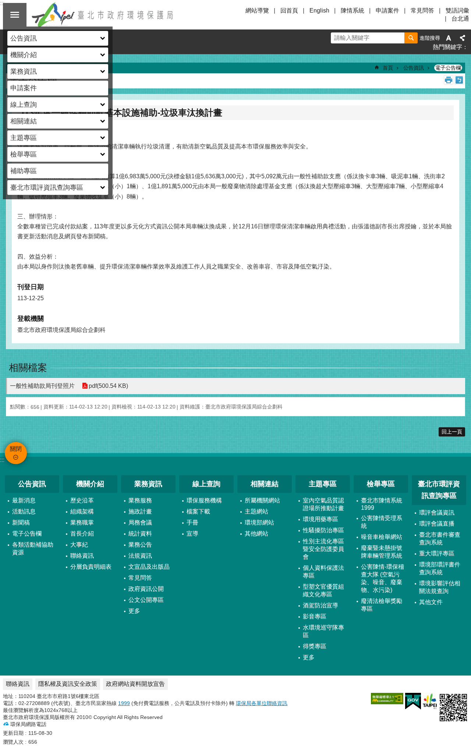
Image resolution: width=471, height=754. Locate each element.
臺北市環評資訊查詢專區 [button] (46, 187)
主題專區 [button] (23, 137)
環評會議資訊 (436, 512)
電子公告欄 (448, 68)
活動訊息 (24, 511)
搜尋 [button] (411, 37)
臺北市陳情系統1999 (381, 504)
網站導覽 (257, 10)
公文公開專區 (146, 600)
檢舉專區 (381, 484)
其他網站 (256, 533)
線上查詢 (206, 484)
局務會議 (140, 522)
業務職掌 (82, 522)
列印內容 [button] (448, 80)
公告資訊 (413, 68)
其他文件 (431, 602)
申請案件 (23, 88)
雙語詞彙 (457, 10)
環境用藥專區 (320, 519)
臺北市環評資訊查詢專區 (439, 490)
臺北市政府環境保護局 (103, 14)
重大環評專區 (436, 553)
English (319, 10)
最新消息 (24, 500)
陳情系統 (352, 10)
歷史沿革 (82, 500)
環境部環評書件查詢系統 (439, 568)
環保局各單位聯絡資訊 (261, 703)
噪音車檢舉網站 (381, 537)
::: (2, 460)
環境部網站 (259, 522)
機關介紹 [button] (23, 55)
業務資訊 (148, 484)
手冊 (192, 522)
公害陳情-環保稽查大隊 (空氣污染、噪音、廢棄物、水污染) (382, 578)
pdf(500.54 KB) (108, 386)
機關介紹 (90, 484)
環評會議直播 (436, 523)
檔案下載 (198, 511)
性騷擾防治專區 (323, 530)
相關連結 (265, 484)
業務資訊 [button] (23, 71)
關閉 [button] (14, 15)
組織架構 (82, 511)
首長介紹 (82, 533)
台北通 (460, 18)
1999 (124, 703)
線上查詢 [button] (23, 104)
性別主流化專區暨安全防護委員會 (323, 549)
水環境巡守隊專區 (323, 631)
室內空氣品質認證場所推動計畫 (323, 504)
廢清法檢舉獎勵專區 (381, 605)
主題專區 (323, 484)
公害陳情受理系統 (381, 522)
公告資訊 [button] (23, 38)
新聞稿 (21, 522)
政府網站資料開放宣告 (135, 684)
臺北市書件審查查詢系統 (439, 539)
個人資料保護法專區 (323, 572)
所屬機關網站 (262, 500)
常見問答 (422, 10)
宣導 (192, 533)
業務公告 (140, 544)
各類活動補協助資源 (32, 548)
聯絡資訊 (82, 556)
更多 (134, 611)
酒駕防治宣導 (320, 605)
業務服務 (140, 500)
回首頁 (289, 10)
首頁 (388, 68)
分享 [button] (462, 37)
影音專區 (314, 616)
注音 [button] (459, 80)
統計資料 (140, 533)
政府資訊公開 (146, 589)
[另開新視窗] (387, 698)
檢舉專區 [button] (23, 154)
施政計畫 (140, 511)
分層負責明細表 (90, 567)
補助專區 (23, 171)
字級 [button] (448, 37)
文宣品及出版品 (149, 567)
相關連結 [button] (23, 121)
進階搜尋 (429, 38)
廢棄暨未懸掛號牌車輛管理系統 (381, 552)
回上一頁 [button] (452, 432)
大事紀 (79, 544)
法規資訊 (140, 556)
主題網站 (256, 511)
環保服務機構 (204, 500)
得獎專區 (314, 646)
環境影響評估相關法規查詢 (439, 587)
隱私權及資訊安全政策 (67, 684)
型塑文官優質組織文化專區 (323, 590)
